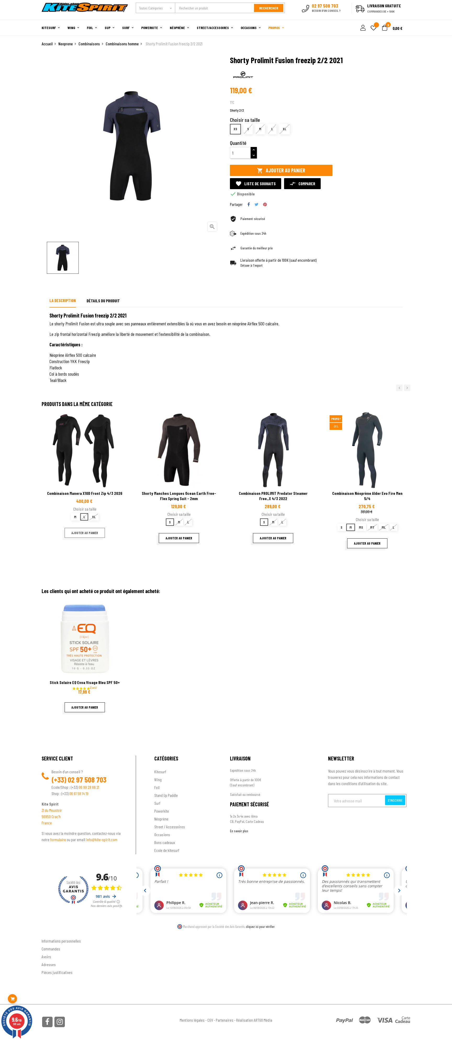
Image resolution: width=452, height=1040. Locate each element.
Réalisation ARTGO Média (254, 1019)
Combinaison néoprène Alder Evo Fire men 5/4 (367, 496)
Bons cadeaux (164, 842)
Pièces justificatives (57, 972)
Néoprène (161, 818)
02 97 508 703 (87, 779)
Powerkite (161, 810)
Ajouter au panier (281, 170)
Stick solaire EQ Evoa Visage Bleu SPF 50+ (85, 682)
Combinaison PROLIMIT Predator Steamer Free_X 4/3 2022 (273, 496)
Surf (157, 803)
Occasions (162, 834)
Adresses (49, 964)
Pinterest (265, 204)
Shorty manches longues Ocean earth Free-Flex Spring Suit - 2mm (179, 496)
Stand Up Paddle (166, 795)
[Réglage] (362, 28)
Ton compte (51, 932)
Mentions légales (192, 1019)
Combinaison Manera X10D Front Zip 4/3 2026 (84, 493)
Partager (248, 204)
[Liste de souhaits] (373, 28)
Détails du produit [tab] (103, 300)
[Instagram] (59, 1022)
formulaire (58, 839)
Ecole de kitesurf (166, 850)
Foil (157, 787)
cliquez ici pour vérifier (260, 926)
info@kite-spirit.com (101, 839)
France (47, 822)
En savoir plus (239, 831)
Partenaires (224, 1019)
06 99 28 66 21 (89, 787)
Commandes (51, 948)
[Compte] (404, 17)
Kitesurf (160, 771)
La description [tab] (62, 300)
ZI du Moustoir (52, 810)
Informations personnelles (61, 940)
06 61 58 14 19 (78, 793)
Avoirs (46, 956)
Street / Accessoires (169, 826)
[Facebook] (47, 1022)
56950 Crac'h (51, 816)
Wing (158, 779)
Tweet (256, 204)
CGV (210, 1019)
